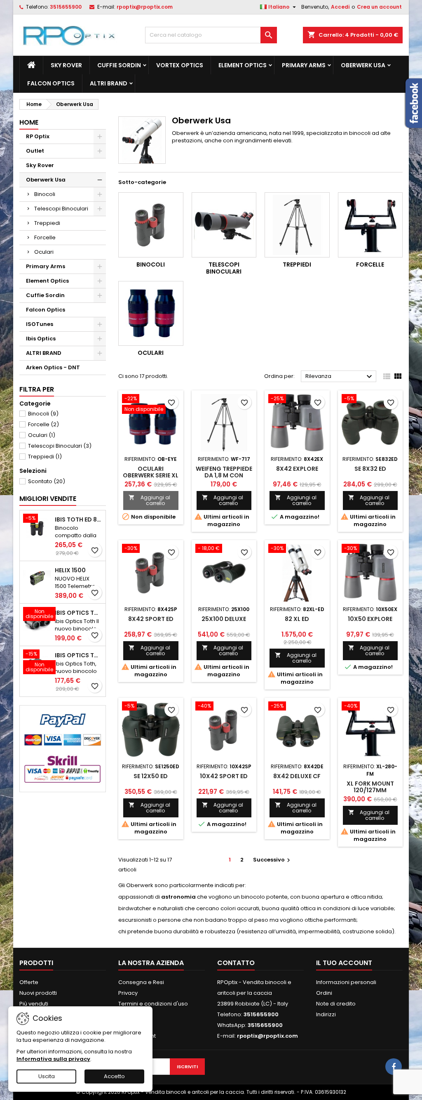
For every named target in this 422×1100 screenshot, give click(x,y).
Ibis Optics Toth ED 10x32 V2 (78, 655)
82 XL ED (297, 619)
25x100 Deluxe (224, 619)
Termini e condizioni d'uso (153, 1004)
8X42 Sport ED (150, 619)
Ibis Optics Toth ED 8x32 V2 (78, 612)
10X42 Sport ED (224, 776)
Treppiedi (47, 223)
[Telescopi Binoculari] (224, 224)
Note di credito (336, 1004)
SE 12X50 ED (151, 776)
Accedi (340, 6)
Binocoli (44, 194)
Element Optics (242, 65)
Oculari (44, 252)
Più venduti (33, 1004)
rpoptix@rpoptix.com (145, 6)
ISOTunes (39, 324)
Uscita (46, 1076)
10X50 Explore (370, 619)
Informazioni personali (346, 982)
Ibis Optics (41, 338)
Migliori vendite (47, 498)
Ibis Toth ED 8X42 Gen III (78, 519)
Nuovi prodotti (38, 993)
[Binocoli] (150, 224)
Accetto (114, 1076)
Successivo (272, 860)
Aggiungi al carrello (149, 500)
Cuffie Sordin (119, 65)
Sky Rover (66, 65)
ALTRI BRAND (108, 83)
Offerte (28, 982)
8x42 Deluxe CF (297, 776)
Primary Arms (304, 65)
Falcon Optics (51, 83)
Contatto (236, 963)
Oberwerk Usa (363, 65)
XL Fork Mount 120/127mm (370, 786)
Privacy (128, 993)
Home (28, 122)
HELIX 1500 (70, 570)
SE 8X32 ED (370, 469)
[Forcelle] (370, 224)
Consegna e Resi (141, 982)
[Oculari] (150, 313)
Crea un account (379, 6)
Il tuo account (344, 963)
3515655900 (66, 6)
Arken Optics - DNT (53, 367)
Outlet (35, 151)
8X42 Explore (297, 469)
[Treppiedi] (297, 224)
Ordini (324, 993)
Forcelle (45, 237)
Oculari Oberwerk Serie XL (150, 472)
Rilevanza (339, 377)
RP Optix (37, 136)
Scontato (46, 481)
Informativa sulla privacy (53, 1059)
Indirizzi (326, 1014)
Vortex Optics (179, 65)
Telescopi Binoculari (61, 208)
